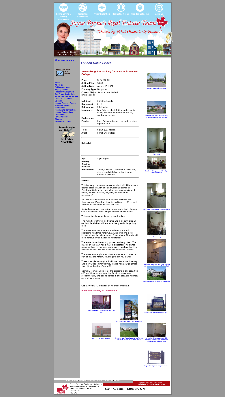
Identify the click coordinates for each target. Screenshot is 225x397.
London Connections (64, 112)
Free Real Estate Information (62, 106)
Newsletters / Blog (63, 121)
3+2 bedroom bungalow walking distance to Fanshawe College (156, 116)
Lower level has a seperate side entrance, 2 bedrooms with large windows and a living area (156, 339)
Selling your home (63, 87)
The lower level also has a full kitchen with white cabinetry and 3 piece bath (156, 265)
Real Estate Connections (66, 110)
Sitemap (58, 119)
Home (57, 83)
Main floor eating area (156, 237)
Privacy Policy (61, 117)
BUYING (75, 380)
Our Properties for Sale (65, 94)
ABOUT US (91, 380)
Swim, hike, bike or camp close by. (156, 312)
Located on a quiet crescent (156, 88)
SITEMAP (117, 380)
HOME (68, 380)
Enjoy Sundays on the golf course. (156, 366)
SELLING (82, 380)
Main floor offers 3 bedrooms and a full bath (101, 311)
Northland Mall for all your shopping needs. (129, 322)
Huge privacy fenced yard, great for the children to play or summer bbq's (129, 338)
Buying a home (61, 89)
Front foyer (156, 154)
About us (59, 85)
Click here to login (64, 60)
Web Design (142, 384)
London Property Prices (65, 103)
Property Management (64, 92)
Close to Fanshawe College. (101, 338)
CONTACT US (108, 380)
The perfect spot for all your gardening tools (156, 282)
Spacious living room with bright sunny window (156, 171)
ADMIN (99, 380)
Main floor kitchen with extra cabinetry (156, 209)
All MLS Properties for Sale (66, 96)
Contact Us (60, 114)
